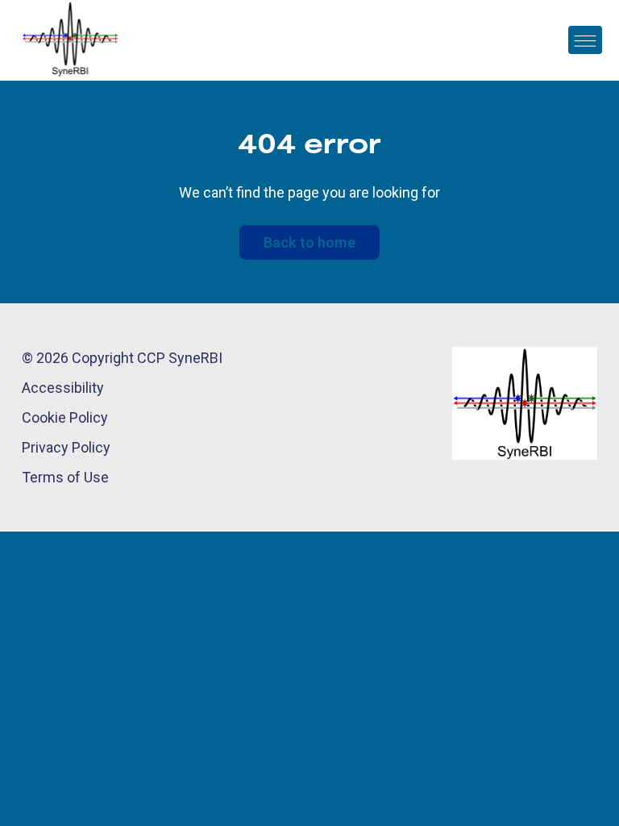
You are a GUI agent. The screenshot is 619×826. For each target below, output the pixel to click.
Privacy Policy (66, 447)
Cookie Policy (65, 417)
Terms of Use (65, 477)
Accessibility (63, 387)
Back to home (309, 242)
